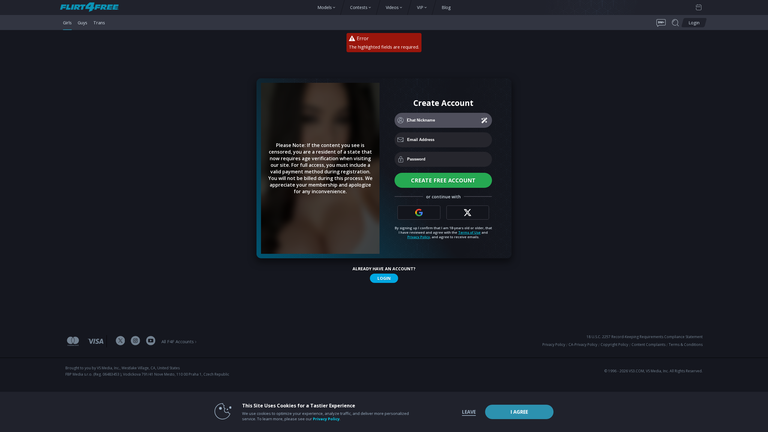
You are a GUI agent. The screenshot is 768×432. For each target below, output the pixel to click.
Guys (82, 23)
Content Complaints (648, 344)
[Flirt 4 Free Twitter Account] (120, 341)
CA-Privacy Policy (582, 344)
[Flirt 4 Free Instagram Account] (135, 341)
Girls (67, 23)
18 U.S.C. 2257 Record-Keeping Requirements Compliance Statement (644, 336)
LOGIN (384, 278)
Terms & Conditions (686, 344)
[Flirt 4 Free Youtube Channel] (150, 341)
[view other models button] (92, 7)
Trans (99, 23)
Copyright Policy (614, 344)
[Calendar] (699, 7)
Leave (469, 412)
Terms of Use (469, 232)
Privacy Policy (418, 237)
